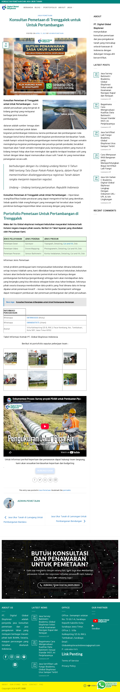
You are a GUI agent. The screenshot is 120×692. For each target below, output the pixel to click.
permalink (67, 490)
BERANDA (28, 7)
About (62, 7)
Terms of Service (70, 660)
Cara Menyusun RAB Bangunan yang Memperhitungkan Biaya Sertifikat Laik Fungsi (110, 161)
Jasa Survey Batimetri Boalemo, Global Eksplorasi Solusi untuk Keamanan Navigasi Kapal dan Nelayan (108, 84)
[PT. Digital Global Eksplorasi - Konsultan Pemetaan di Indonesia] (11, 7)
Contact (33, 684)
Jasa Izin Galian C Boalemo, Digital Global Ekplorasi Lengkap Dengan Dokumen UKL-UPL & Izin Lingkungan (108, 188)
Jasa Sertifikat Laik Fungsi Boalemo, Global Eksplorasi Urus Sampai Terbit (108, 139)
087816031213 (32, 317)
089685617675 (33, 322)
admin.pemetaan (56, 33)
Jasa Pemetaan (45, 15)
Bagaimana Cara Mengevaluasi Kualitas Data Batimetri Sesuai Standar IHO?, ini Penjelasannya (108, 114)
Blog (37, 7)
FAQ (41, 684)
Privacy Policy (69, 666)
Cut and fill (68, 243)
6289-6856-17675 (71, 649)
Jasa (69, 7)
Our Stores (15, 684)
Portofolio (50, 7)
